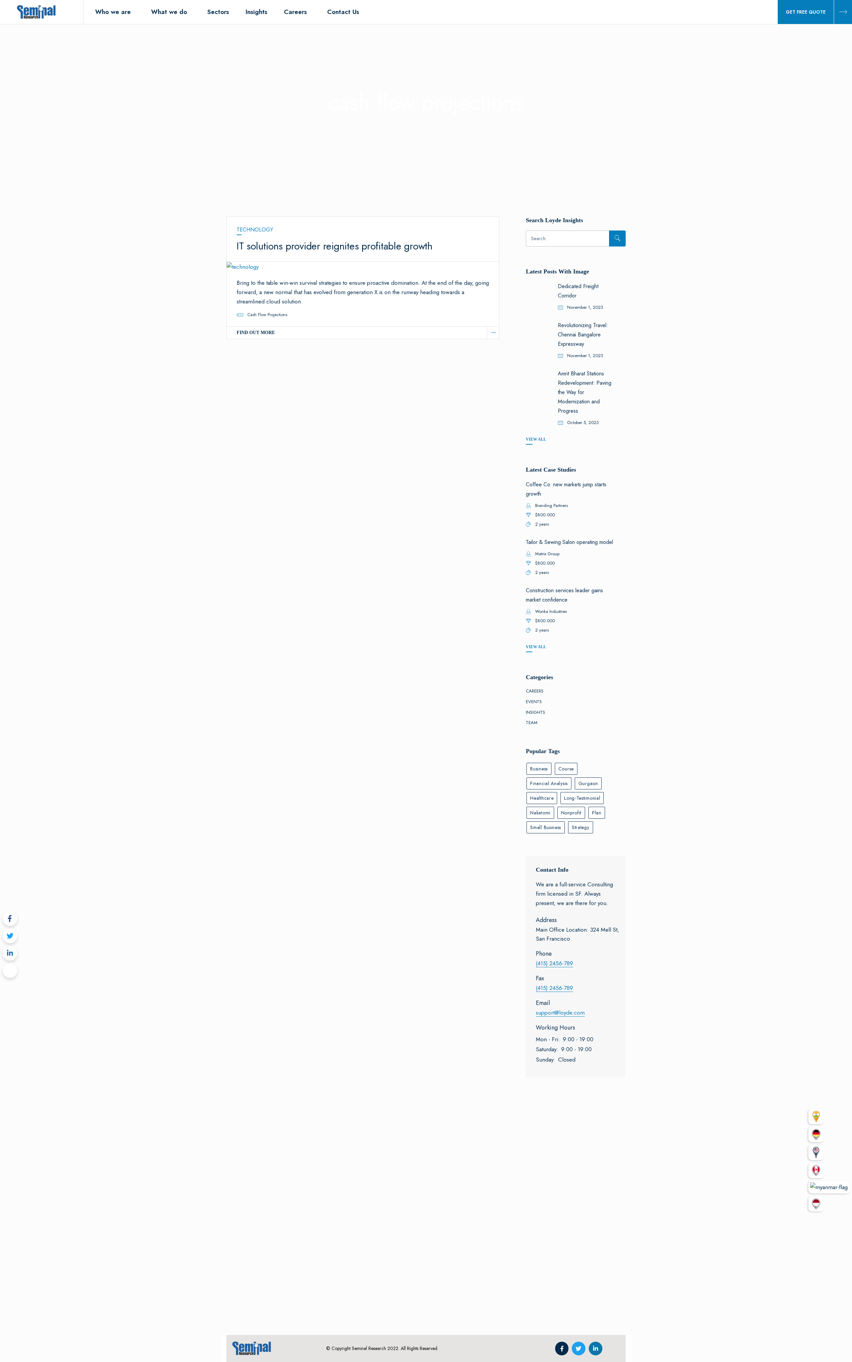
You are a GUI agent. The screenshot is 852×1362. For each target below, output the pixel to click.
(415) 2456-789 (554, 963)
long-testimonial (582, 798)
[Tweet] (10, 936)
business (539, 768)
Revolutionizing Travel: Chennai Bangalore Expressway (583, 334)
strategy (580, 827)
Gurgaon (588, 783)
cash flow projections (267, 314)
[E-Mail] (10, 970)
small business (545, 827)
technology (255, 229)
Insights (535, 712)
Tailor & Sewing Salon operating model (569, 542)
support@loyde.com (560, 1013)
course (566, 768)
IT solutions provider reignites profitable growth (335, 246)
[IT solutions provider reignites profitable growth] (243, 266)
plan (596, 812)
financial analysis (549, 783)
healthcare (541, 798)
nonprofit (571, 812)
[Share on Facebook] (10, 918)
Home (408, 131)
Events (534, 701)
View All (536, 439)
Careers (534, 691)
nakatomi (540, 812)
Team (531, 722)
